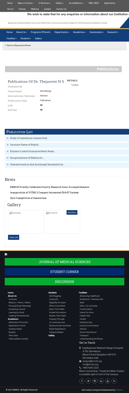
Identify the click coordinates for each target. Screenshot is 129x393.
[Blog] (114, 381)
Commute (53, 299)
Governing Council (17, 309)
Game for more (86, 312)
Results (12, 332)
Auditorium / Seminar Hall (91, 299)
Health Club (85, 316)
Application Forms (17, 325)
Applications (109, 3)
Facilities (11, 38)
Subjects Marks (56, 332)
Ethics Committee (57, 306)
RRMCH (119, 390)
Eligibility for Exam (57, 302)
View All (13, 237)
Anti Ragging (55, 296)
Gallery (59, 3)
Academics (78, 32)
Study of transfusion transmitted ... (29, 138)
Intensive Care (86, 322)
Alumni (10, 9)
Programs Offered (40, 32)
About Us (20, 32)
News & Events (25, 3)
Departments (61, 32)
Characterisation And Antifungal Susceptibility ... (37, 164)
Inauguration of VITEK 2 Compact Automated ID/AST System (44, 192)
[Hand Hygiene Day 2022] (51, 213)
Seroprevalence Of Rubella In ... (27, 157)
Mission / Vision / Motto (20, 302)
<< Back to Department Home (18, 45)
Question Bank (15, 329)
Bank (82, 302)
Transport (84, 335)
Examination (96, 32)
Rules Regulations (57, 329)
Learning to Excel (16, 312)
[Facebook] (81, 381)
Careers (47, 9)
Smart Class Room (88, 332)
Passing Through (56, 319)
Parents (22, 9)
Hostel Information (57, 312)
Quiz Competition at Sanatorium (28, 197)
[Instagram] (94, 381)
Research (112, 32)
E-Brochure (44, 3)
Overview (13, 299)
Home (10, 3)
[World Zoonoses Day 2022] (15, 213)
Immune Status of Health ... (25, 144)
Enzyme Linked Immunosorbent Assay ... (33, 151)
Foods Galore (86, 309)
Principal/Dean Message (20, 306)
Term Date (13, 335)
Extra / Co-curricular (88, 306)
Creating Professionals (19, 316)
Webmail (35, 9)
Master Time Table (57, 316)
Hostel (83, 319)
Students (25, 38)
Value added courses (18, 339)
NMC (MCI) (94, 3)
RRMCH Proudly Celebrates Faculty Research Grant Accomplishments (49, 187)
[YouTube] (107, 381)
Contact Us (61, 9)
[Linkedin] (101, 381)
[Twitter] (88, 381)
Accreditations (75, 3)
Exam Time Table (56, 309)
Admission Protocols (18, 322)
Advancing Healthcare (90, 296)
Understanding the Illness (91, 339)
